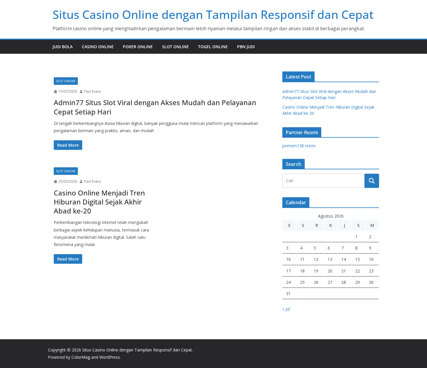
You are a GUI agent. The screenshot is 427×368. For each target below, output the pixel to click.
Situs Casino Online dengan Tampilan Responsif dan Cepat (213, 14)
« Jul (286, 309)
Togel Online (213, 46)
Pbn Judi (246, 46)
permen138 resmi (298, 145)
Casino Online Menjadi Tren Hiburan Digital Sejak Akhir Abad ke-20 (99, 202)
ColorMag (80, 357)
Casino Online (98, 46)
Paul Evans (92, 91)
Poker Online (138, 46)
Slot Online (175, 46)
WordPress (109, 357)
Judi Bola (63, 46)
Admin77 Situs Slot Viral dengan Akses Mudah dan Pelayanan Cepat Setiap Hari (155, 107)
